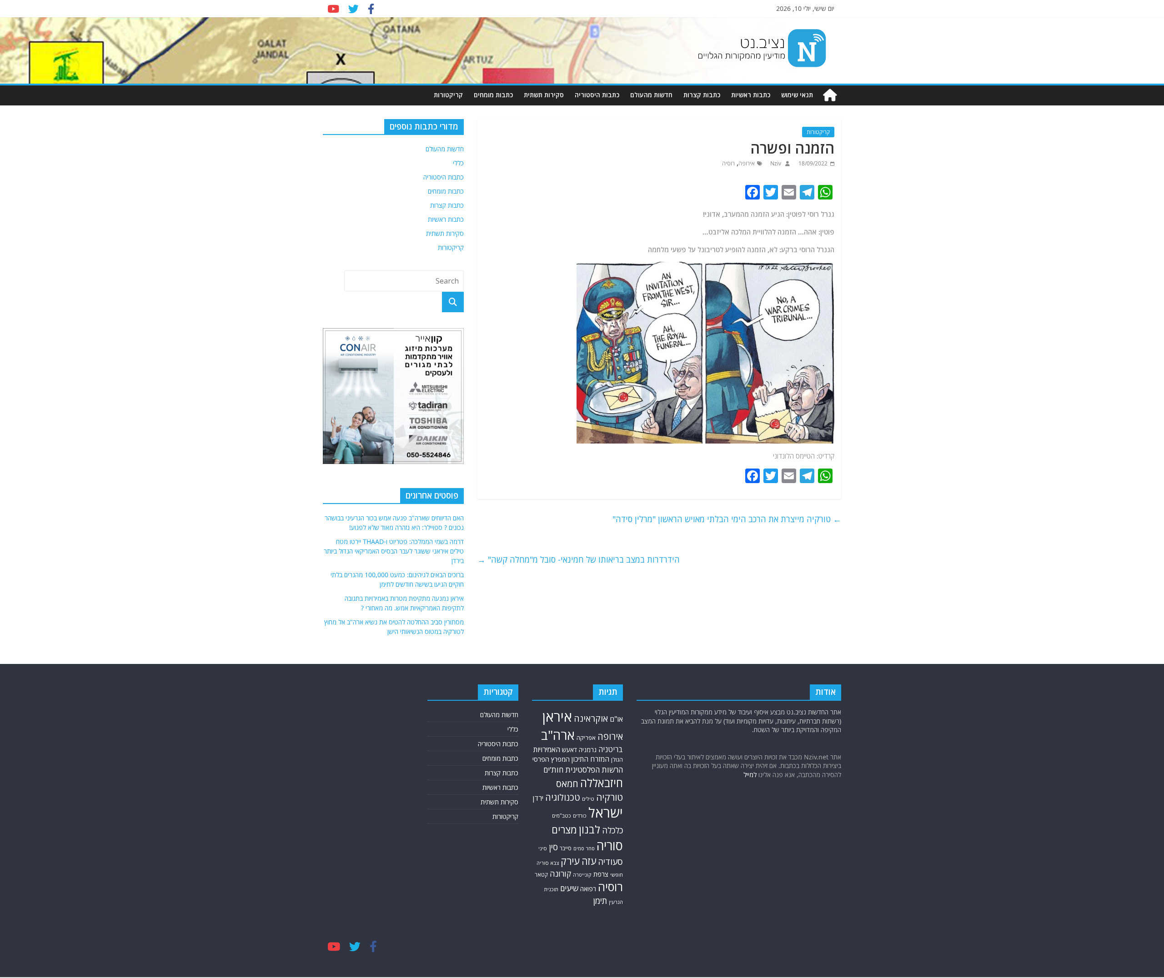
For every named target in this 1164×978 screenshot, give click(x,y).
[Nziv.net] (829, 95)
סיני (542, 848)
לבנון (589, 829)
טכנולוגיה (562, 797)
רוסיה (728, 163)
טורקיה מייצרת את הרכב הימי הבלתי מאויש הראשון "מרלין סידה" (726, 519)
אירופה (746, 163)
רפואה (588, 888)
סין (553, 847)
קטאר (541, 874)
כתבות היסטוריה (597, 94)
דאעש (569, 749)
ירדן (538, 798)
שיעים (569, 888)
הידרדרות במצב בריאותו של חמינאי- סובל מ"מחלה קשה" (578, 559)
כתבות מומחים (493, 94)
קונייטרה (582, 874)
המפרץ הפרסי (551, 758)
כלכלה (612, 830)
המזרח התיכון (590, 758)
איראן (557, 717)
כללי (458, 163)
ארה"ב (558, 734)
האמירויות (546, 749)
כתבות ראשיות (750, 94)
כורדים (580, 815)
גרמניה (588, 749)
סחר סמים (584, 848)
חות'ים (553, 769)
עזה (589, 861)
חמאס (567, 784)
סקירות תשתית (544, 94)
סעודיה (610, 862)
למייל (750, 774)
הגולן (617, 759)
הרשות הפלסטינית (594, 769)
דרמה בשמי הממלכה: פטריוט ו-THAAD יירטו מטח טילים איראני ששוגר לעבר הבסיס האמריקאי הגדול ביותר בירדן (394, 551)
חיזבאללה (601, 782)
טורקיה (609, 797)
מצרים (564, 829)
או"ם (616, 719)
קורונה (560, 873)
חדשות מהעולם (651, 94)
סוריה (610, 845)
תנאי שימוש (797, 94)
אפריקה (586, 738)
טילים (588, 798)
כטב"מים (561, 815)
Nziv (775, 163)
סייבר (566, 848)
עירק (570, 861)
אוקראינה (591, 718)
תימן (600, 900)
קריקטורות (448, 94)
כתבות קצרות (701, 94)
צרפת (600, 873)
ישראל (605, 812)
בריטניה (610, 749)
